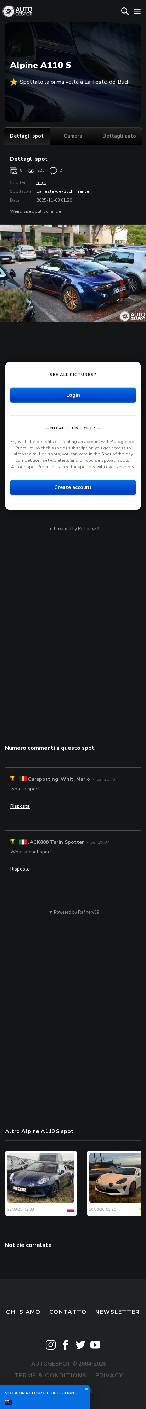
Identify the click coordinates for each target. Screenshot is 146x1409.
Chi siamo (23, 1312)
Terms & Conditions (50, 1375)
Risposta (20, 806)
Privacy (109, 1375)
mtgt (41, 182)
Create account (73, 487)
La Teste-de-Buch (54, 191)
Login (73, 395)
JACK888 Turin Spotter (56, 842)
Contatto (68, 1312)
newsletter (117, 1312)
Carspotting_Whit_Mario (59, 779)
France (82, 191)
